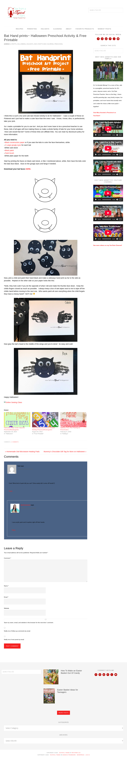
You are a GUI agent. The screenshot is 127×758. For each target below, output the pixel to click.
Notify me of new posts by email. (14, 639)
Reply (10, 491)
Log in (88, 754)
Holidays (29, 44)
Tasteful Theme (55, 754)
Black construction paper (15, 142)
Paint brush (9, 153)
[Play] (96, 135)
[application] (108, 128)
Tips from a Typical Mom (17, 12)
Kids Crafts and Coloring (44, 44)
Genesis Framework (69, 754)
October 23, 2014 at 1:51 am (25, 469)
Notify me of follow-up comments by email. (17, 631)
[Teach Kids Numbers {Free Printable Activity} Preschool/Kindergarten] (45, 419)
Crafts (13, 44)
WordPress (80, 754)
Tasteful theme (64, 752)
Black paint (9, 150)
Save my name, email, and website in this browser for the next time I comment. (28, 622)
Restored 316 (76, 752)
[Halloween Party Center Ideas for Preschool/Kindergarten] (17, 419)
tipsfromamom (25, 505)
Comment (7, 558)
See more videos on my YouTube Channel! (107, 245)
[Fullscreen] (120, 135)
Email (6, 597)
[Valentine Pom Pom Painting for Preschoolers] (73, 419)
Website (6, 608)
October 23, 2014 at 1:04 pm (28, 508)
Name (6, 586)
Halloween (21, 44)
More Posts (63, 713)
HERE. (28, 169)
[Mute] (117, 135)
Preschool (58, 44)
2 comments (15, 441)
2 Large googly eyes (13, 145)
